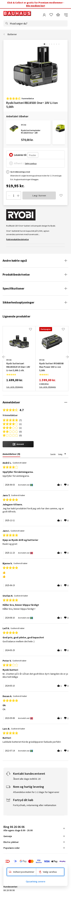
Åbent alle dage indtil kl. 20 (26, 778)
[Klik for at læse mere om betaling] (35, 861)
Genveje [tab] (7, 836)
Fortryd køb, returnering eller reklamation (34, 805)
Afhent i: (19, 163)
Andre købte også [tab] (15, 260)
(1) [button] (20, 423)
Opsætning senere (35, 881)
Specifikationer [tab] (13, 288)
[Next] (67, 356)
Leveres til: (20, 155)
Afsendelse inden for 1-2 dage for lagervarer (36, 792)
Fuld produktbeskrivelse (17, 239)
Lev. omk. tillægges (14, 387)
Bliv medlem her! (35, 5)
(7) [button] (20, 420)
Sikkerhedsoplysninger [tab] (18, 302)
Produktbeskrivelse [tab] (16, 274)
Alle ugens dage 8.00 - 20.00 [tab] (18, 828)
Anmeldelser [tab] (11, 402)
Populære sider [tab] (11, 847)
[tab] (11, 454)
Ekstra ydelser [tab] (11, 842)
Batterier (12, 34)
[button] (18, 444)
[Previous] (3, 356)
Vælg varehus (31, 163)
